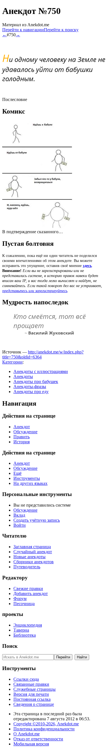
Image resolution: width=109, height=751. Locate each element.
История (21, 441)
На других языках (30, 483)
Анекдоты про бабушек (35, 381)
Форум (20, 598)
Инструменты (26, 478)
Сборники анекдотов (33, 561)
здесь (87, 266)
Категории (12, 362)
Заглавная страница (32, 546)
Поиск (10, 646)
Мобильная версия (31, 744)
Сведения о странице (33, 704)
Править (21, 436)
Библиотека (24, 635)
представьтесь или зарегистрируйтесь (34, 291)
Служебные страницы (34, 689)
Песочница (24, 603)
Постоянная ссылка (32, 699)
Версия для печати (31, 694)
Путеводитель (26, 566)
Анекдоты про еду (31, 391)
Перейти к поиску (61, 29)
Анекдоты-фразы (29, 386)
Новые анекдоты (29, 556)
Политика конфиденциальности (44, 728)
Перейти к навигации (23, 29)
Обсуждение (25, 431)
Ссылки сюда (26, 679)
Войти (19, 525)
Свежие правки (28, 588)
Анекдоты (23, 376)
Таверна (21, 630)
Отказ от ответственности (38, 738)
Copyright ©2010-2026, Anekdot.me (46, 723)
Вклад (19, 515)
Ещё (17, 473)
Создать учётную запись (36, 520)
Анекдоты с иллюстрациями (40, 371)
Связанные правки (31, 684)
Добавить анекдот (30, 593)
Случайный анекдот (32, 551)
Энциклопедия (27, 625)
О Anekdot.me (26, 733)
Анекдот (21, 426)
